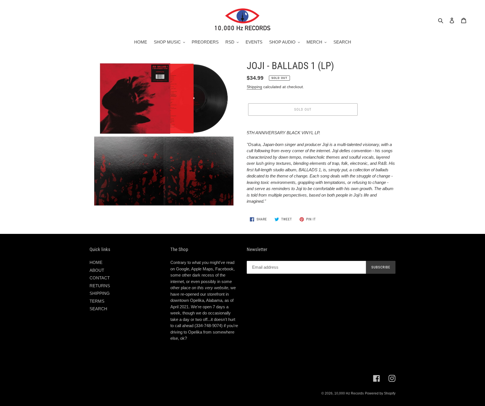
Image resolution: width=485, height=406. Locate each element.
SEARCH (98, 308)
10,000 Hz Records (349, 393)
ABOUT (97, 270)
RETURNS (100, 285)
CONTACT (100, 277)
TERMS (97, 301)
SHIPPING (100, 293)
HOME (96, 262)
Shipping (254, 87)
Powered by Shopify (380, 393)
